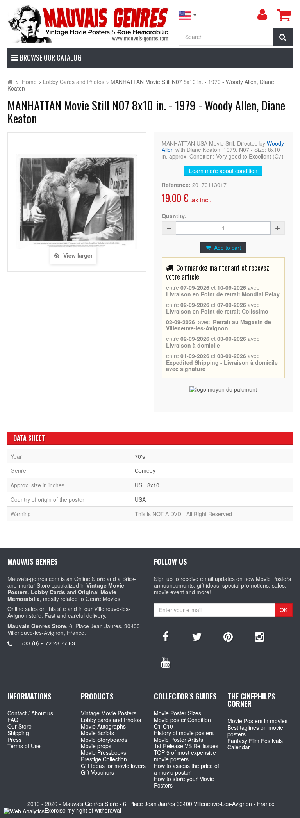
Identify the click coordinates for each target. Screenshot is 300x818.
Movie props (96, 746)
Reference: (176, 185)
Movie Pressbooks (103, 752)
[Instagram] (259, 636)
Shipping (18, 733)
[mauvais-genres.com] (88, 23)
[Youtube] (165, 661)
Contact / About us (30, 713)
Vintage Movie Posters (108, 713)
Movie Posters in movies (257, 721)
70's (140, 456)
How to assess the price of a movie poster (186, 769)
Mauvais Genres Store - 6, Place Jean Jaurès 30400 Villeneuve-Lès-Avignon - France (168, 803)
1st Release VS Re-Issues (186, 746)
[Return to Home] (9, 82)
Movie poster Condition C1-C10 (182, 723)
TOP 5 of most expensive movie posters (185, 755)
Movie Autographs (103, 726)
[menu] (262, 14)
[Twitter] (197, 636)
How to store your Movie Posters (184, 782)
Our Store (19, 726)
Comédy (145, 470)
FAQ (12, 720)
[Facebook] (165, 636)
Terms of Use (24, 746)
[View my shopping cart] (284, 15)
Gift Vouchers (97, 772)
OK (284, 610)
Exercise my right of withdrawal (83, 810)
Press (14, 739)
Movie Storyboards (104, 739)
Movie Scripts (97, 733)
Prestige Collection (104, 759)
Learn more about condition (223, 171)
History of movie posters (184, 733)
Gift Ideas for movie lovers (113, 766)
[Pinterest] (228, 636)
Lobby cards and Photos (111, 720)
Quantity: (174, 216)
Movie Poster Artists (178, 739)
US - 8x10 (147, 485)
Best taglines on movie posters (255, 731)
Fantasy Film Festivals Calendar (255, 744)
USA (140, 499)
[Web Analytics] (24, 810)
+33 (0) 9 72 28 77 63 (48, 643)
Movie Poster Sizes (177, 713)
